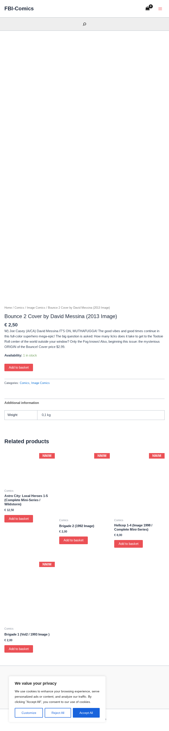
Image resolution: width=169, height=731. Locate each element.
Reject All (57, 713)
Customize (29, 713)
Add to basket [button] (19, 518)
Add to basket (19, 367)
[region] (57, 699)
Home (8, 307)
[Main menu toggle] (160, 8)
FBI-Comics (19, 8)
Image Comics (36, 307)
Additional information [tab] (21, 403)
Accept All (86, 713)
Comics (19, 307)
